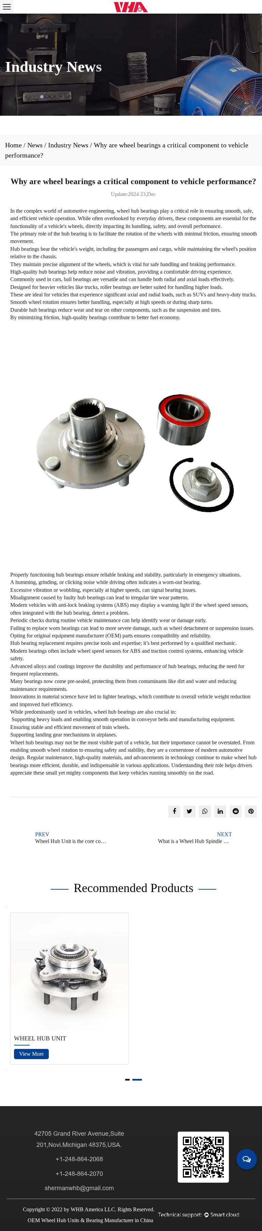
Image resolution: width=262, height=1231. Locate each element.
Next (6, 1070)
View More (31, 1054)
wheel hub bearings (138, 211)
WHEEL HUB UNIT (40, 1038)
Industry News (68, 145)
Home (13, 145)
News (35, 145)
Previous (6, 907)
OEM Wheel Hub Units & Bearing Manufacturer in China (90, 1220)
